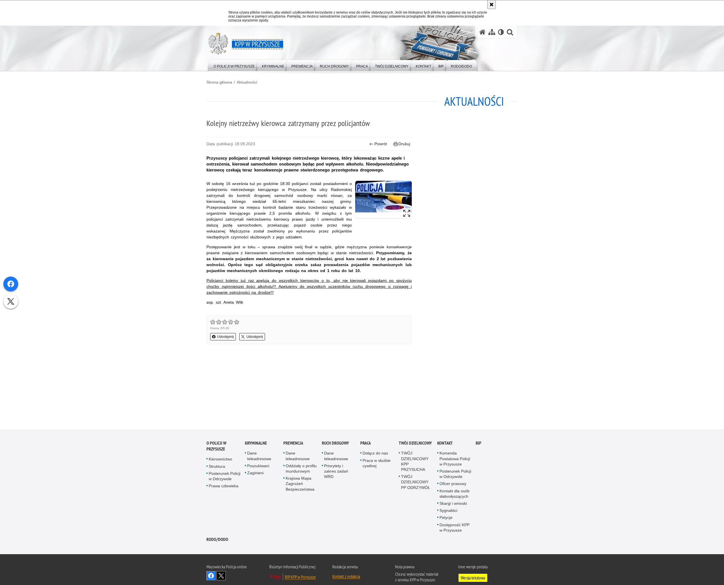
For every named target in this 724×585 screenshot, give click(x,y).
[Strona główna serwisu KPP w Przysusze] (482, 32)
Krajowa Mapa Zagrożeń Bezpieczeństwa (300, 484)
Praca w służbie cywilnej (377, 464)
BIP (478, 444)
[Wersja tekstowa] (501, 32)
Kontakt (445, 444)
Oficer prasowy (452, 485)
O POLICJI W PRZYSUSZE (216, 447)
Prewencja (293, 444)
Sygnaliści (448, 511)
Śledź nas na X (221, 576)
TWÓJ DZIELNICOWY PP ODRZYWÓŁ (415, 483)
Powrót (380, 144)
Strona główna (219, 82)
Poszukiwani (258, 467)
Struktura (217, 467)
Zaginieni (255, 474)
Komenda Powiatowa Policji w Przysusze (454, 459)
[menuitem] (234, 65)
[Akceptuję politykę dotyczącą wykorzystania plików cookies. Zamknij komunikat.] (491, 4)
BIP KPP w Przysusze (300, 578)
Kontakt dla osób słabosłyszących (454, 495)
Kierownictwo (220, 460)
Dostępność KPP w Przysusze (454, 529)
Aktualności (247, 82)
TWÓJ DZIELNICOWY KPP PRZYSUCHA (414, 462)
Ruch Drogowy (335, 444)
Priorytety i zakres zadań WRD (336, 472)
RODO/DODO (217, 540)
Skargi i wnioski (453, 504)
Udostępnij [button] (225, 337)
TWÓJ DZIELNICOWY (415, 444)
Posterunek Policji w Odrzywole (224, 477)
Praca (365, 444)
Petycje (446, 519)
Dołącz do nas (375, 454)
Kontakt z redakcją (346, 577)
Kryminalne (256, 444)
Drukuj (404, 144)
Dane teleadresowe (259, 457)
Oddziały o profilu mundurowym (301, 470)
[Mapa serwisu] (491, 32)
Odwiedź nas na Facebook (211, 576)
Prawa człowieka (223, 487)
